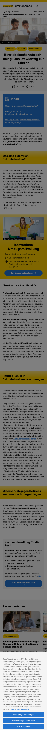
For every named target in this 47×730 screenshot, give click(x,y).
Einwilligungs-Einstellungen (23, 715)
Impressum (25, 709)
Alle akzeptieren (23, 727)
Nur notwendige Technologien (23, 721)
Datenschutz (15, 709)
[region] (23, 691)
